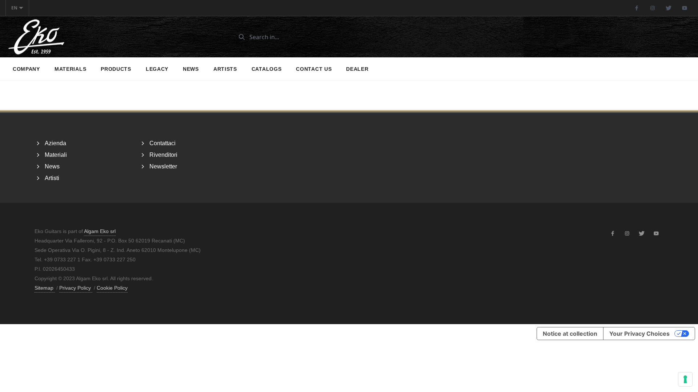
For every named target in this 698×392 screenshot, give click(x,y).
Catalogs (267, 69)
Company (26, 69)
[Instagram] (653, 8)
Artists (225, 69)
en (14, 8)
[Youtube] (685, 8)
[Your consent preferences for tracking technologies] (685, 379)
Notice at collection (570, 333)
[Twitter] (669, 8)
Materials (70, 69)
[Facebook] (637, 8)
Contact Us (314, 69)
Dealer (357, 69)
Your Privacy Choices (639, 333)
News (191, 69)
